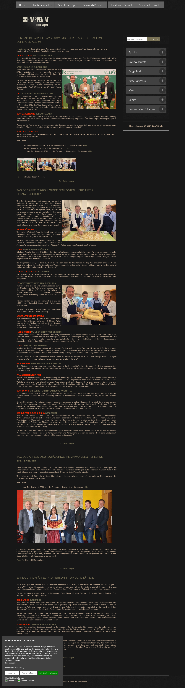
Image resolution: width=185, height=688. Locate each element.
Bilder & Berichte (137, 61)
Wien (131, 90)
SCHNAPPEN (153, 39)
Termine (133, 52)
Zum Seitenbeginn (66, 181)
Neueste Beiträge (66, 5)
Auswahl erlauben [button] (28, 673)
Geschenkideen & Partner (142, 109)
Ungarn (132, 99)
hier (85, 145)
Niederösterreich (137, 80)
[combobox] (137, 39)
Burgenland (135, 71)
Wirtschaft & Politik (149, 5)
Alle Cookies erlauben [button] (48, 673)
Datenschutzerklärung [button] (14, 667)
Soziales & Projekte (93, 5)
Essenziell (12, 681)
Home (22, 5)
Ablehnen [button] (12, 673)
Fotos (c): (21, 177)
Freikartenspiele (41, 5)
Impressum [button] (10, 663)
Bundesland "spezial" (121, 5)
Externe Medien (27, 681)
